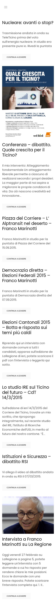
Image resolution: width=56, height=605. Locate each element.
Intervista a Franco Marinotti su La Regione (27, 541)
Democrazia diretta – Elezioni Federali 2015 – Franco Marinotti (26, 275)
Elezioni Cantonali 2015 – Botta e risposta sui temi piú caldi (26, 327)
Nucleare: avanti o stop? (27, 22)
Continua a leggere (16, 57)
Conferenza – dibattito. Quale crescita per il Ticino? (26, 150)
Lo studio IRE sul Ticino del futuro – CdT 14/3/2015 (25, 392)
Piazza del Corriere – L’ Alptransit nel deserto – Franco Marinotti (27, 223)
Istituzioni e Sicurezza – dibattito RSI (26, 459)
